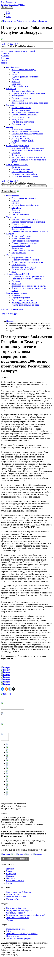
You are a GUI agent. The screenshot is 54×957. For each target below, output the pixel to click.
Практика (16, 153)
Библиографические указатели (25, 112)
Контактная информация (17, 164)
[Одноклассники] (6, 689)
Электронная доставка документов (27, 134)
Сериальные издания (21, 117)
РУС (8, 12)
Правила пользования (21, 98)
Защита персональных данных (25, 176)
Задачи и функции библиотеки (25, 77)
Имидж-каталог (19, 124)
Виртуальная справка (21, 129)
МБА (8, 931)
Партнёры (16, 84)
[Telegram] (10, 689)
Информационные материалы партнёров (30, 103)
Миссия (15, 74)
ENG (8, 16)
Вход (3, 2)
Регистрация (11, 2)
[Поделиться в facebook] (6, 694)
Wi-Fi (14, 143)
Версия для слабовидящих (13, 4)
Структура (16, 79)
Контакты (16, 167)
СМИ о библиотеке (20, 86)
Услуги (9, 126)
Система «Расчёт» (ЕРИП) (23, 141)
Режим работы (18, 96)
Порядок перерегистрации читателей (28, 93)
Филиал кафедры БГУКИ (17, 145)
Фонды (9, 920)
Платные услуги (19, 136)
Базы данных (17, 119)
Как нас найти (18, 100)
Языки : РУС (7, 7)
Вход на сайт (7, 309)
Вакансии (16, 81)
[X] (13, 689)
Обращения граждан (21, 169)
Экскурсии (16, 155)
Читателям (11, 88)
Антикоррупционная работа (24, 174)
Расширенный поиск (37, 186)
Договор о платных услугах (24, 138)
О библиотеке (12, 67)
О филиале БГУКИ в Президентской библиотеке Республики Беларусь (28, 149)
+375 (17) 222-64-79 (9, 44)
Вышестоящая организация (24, 70)
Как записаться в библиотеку (25, 91)
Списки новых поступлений (24, 115)
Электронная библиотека (23, 122)
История (15, 72)
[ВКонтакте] (2, 689)
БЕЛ (8, 14)
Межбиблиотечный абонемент (25, 131)
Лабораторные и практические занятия (29, 157)
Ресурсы (10, 105)
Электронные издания (21, 110)
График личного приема (22, 172)
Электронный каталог (21, 107)
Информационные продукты (19, 910)
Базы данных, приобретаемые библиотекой (25, 915)
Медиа (9, 883)
